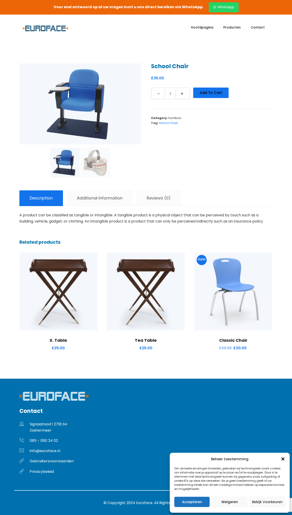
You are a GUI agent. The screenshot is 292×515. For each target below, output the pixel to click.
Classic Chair (233, 340)
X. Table (58, 340)
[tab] (41, 198)
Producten (232, 27)
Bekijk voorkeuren (267, 501)
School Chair (168, 123)
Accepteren (192, 501)
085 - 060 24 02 (44, 440)
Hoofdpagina (202, 27)
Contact (258, 27)
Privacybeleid (42, 471)
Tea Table (146, 340)
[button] (283, 459)
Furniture (174, 118)
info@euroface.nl (45, 450)
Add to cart (211, 92)
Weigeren (229, 501)
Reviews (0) (159, 198)
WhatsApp (225, 7)
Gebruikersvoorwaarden (52, 461)
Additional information (100, 198)
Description (41, 198)
